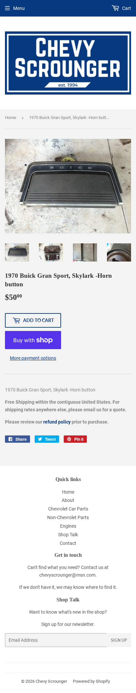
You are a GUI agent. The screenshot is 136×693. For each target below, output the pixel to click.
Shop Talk (68, 534)
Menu (19, 8)
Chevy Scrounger (51, 681)
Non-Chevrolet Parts (68, 517)
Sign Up (119, 640)
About (68, 500)
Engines (68, 526)
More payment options (33, 358)
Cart (126, 8)
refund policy (57, 422)
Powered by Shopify (91, 681)
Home (10, 117)
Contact (68, 543)
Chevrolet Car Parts (68, 508)
